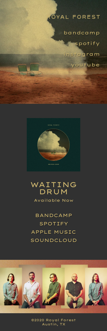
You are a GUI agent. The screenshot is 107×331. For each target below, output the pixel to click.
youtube (85, 65)
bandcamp (81, 33)
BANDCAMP (53, 215)
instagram (81, 54)
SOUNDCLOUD (53, 240)
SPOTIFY (53, 224)
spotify (87, 43)
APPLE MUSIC (53, 232)
